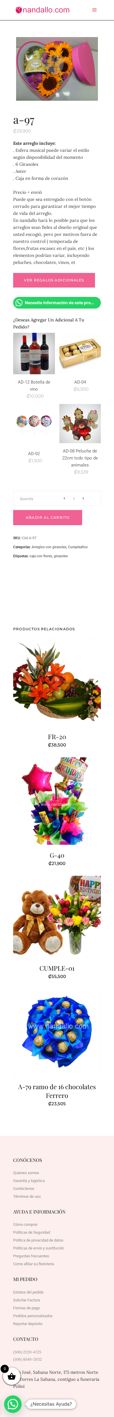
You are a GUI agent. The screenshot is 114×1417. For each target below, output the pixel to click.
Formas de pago (26, 1308)
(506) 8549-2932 (27, 1359)
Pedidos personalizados (33, 1316)
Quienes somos (26, 1173)
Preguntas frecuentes (31, 1256)
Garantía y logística (29, 1180)
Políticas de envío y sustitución (38, 1248)
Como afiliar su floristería (33, 1264)
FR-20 (57, 736)
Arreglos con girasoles (49, 547)
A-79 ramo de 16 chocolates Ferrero (57, 1091)
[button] (13, 1404)
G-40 (57, 855)
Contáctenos (23, 1188)
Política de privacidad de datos (38, 1240)
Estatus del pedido (28, 1292)
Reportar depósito (27, 1324)
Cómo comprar (25, 1224)
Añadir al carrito (48, 517)
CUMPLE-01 (57, 968)
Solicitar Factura (26, 1300)
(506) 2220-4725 (27, 1352)
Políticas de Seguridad (31, 1232)
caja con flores (41, 556)
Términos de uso (27, 1196)
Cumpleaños (78, 547)
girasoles (61, 556)
